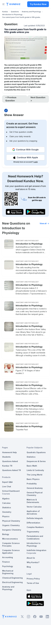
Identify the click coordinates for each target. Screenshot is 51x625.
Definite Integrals (35, 518)
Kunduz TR (7, 466)
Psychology (7, 566)
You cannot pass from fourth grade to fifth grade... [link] (21, 17)
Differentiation (33, 523)
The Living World (34, 475)
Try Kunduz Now (38, 4)
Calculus (6, 503)
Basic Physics (33, 479)
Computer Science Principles (11, 544)
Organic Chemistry (11, 525)
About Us (31, 558)
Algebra (5, 498)
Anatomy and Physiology (31, 12)
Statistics (6, 507)
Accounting (7, 557)
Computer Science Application (11, 551)
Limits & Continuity (35, 470)
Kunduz (5, 12)
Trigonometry (33, 532)
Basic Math (32, 466)
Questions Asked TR (11, 470)
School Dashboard (10, 491)
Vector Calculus (34, 507)
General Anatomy (35, 488)
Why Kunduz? (33, 562)
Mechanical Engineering (7, 572)
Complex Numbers (35, 527)
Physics (5, 516)
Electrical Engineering (12, 582)
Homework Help (9, 452)
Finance (6, 562)
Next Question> (38, 99)
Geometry (6, 512)
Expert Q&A (7, 482)
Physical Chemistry (11, 521)
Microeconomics (10, 539)
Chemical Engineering (12, 578)
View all (43, 223)
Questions (15, 12)
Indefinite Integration (36, 550)
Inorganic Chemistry (11, 530)
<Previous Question (10, 99)
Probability (32, 483)
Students (6, 457)
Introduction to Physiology (12, 14)
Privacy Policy (33, 578)
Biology (5, 534)
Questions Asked (10, 461)
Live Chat (6, 486)
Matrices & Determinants (33, 501)
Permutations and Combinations (35, 537)
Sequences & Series (36, 461)
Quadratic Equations (36, 452)
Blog (29, 567)
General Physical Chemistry (34, 493)
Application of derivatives (33, 512)
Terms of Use (33, 583)
